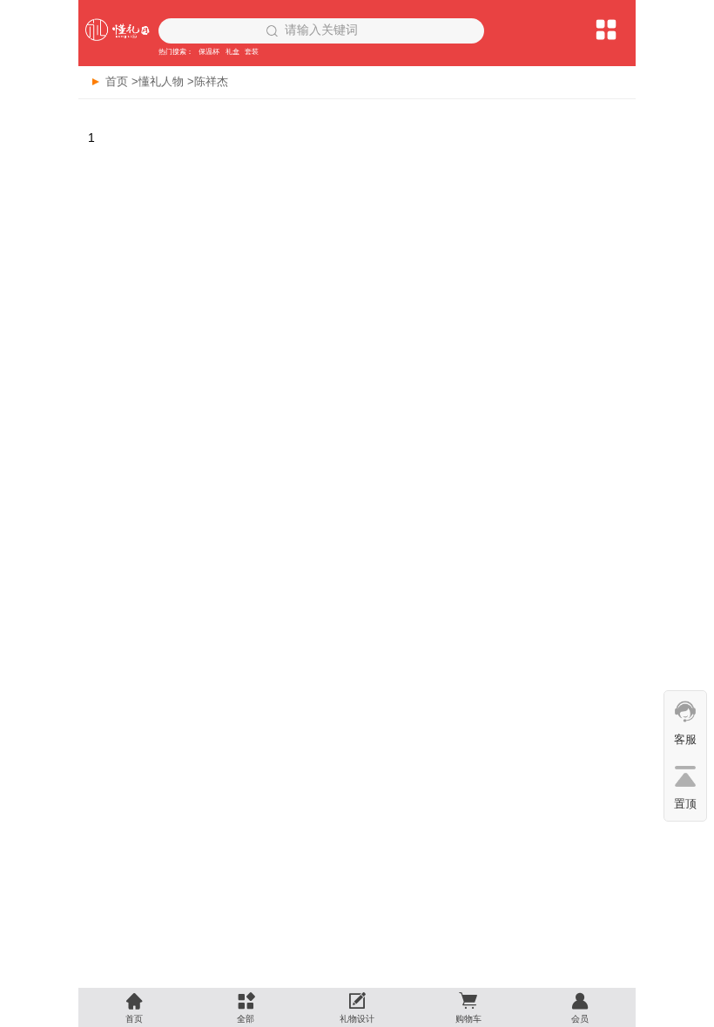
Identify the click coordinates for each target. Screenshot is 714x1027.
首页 (116, 81)
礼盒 (232, 52)
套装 (252, 52)
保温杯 (209, 52)
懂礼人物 (161, 81)
